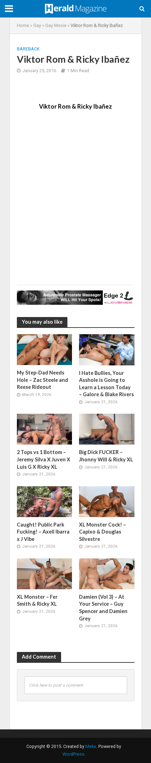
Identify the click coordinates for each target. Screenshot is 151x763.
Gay (37, 25)
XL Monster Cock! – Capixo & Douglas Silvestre (102, 532)
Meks (90, 746)
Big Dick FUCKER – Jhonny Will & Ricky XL (106, 455)
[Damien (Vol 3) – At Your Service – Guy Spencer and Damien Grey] (106, 573)
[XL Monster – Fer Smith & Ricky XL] (44, 573)
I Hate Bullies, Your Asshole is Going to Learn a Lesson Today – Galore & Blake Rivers (106, 384)
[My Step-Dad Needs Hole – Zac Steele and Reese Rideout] (44, 349)
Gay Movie (55, 25)
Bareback (28, 48)
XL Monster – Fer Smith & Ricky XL (37, 600)
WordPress (73, 754)
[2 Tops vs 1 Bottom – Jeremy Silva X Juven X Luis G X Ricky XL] (44, 429)
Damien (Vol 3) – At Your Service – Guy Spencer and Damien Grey (103, 607)
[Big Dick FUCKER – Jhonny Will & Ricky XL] (106, 429)
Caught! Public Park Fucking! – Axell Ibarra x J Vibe (43, 532)
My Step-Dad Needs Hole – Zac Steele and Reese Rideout (42, 380)
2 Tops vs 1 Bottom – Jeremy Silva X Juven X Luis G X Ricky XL (43, 459)
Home (23, 25)
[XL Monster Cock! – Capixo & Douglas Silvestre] (106, 501)
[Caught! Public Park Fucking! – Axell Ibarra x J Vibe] (44, 501)
